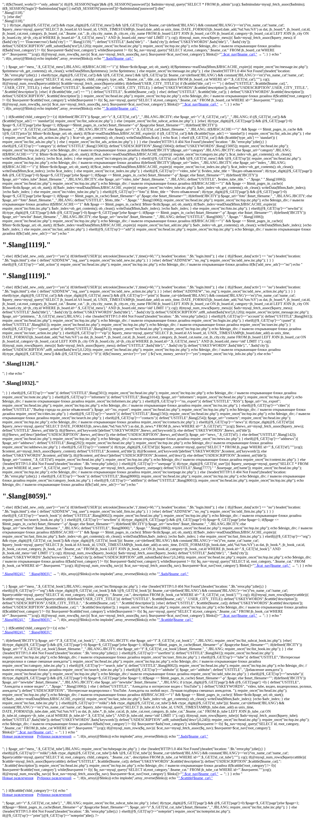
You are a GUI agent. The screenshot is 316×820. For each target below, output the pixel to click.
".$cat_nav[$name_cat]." (239, 54)
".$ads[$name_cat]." (118, 58)
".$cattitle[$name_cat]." (121, 108)
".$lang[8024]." (13, 574)
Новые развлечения (17, 736)
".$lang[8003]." (40, 574)
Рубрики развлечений (54, 736)
